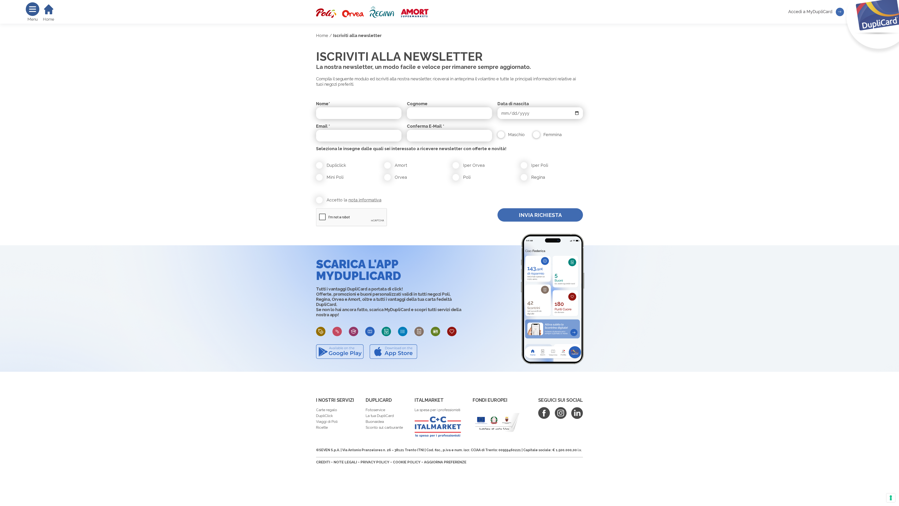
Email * (323, 126)
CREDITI (323, 462)
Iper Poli (539, 165)
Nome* (323, 103)
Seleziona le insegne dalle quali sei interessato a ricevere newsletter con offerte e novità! (411, 148)
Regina (538, 177)
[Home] (48, 9)
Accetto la (354, 199)
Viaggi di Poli (327, 422)
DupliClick (324, 416)
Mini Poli (335, 177)
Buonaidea (375, 422)
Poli (467, 177)
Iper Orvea (474, 165)
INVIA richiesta (540, 215)
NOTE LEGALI (345, 462)
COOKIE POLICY (406, 462)
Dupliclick (336, 165)
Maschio (516, 134)
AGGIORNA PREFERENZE (445, 462)
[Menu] (32, 9)
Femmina (552, 134)
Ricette (322, 427)
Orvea (401, 177)
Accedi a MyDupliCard (810, 11)
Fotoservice (375, 410)
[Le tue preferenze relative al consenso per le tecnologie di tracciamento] (890, 497)
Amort (401, 165)
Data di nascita (513, 103)
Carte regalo (326, 410)
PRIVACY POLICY (375, 462)
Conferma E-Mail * (425, 126)
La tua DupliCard (380, 416)
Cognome (417, 103)
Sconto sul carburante (384, 427)
